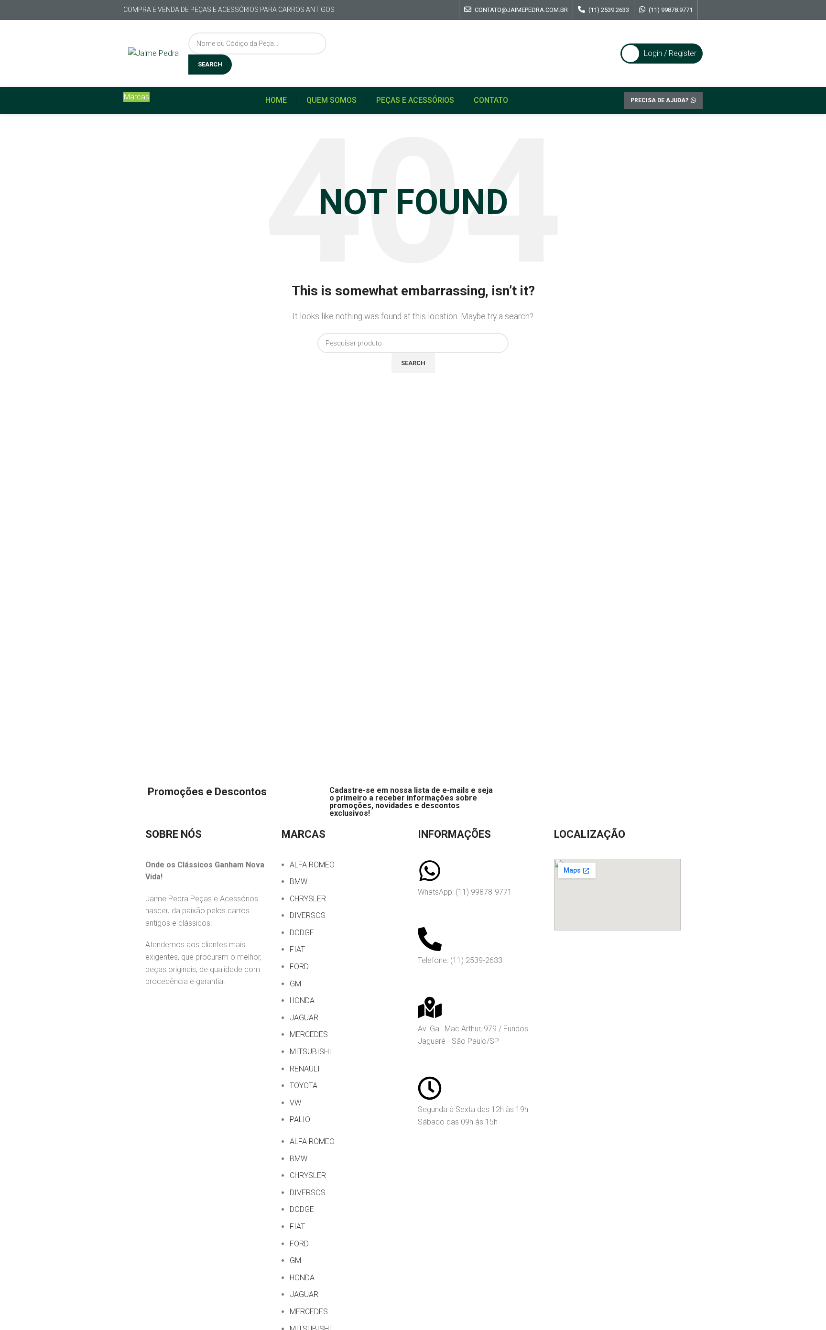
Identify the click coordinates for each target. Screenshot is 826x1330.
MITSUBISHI (310, 1051)
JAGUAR (304, 1017)
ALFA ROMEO (312, 864)
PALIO (300, 1119)
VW (295, 1102)
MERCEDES (309, 1034)
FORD (299, 966)
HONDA (302, 1000)
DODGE (302, 932)
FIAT (297, 949)
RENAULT (305, 1068)
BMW (298, 881)
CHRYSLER (308, 898)
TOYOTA (303, 1085)
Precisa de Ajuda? (659, 100)
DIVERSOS (308, 915)
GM (295, 983)
